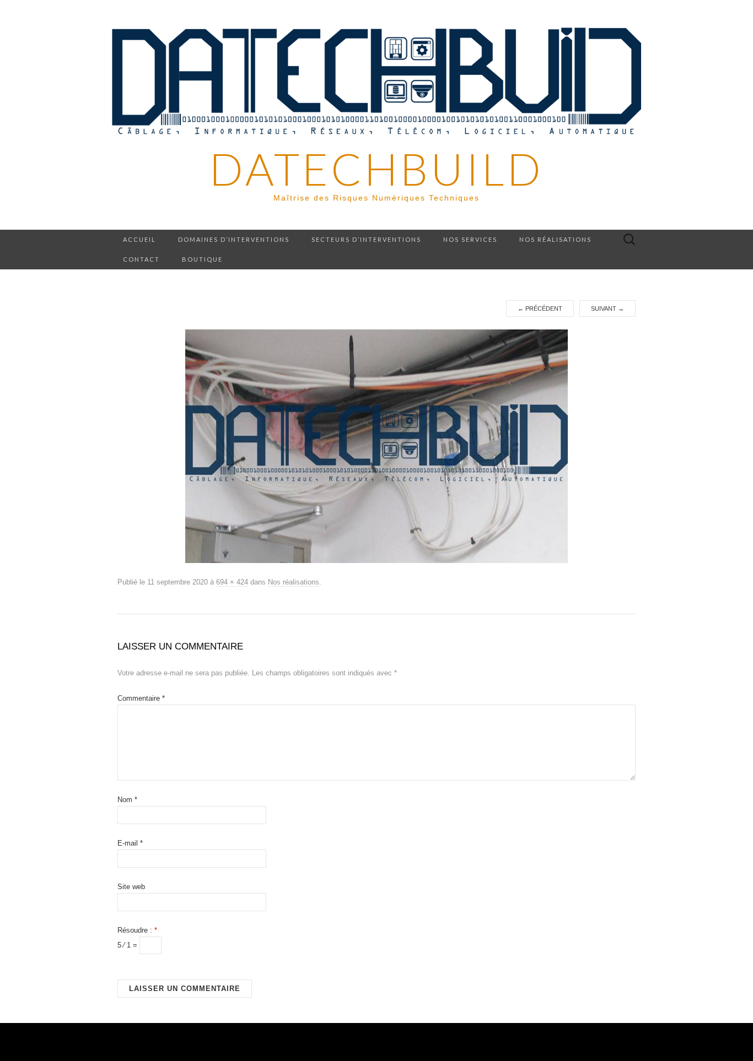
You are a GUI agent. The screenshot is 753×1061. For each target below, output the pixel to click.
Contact (141, 259)
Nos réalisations (555, 239)
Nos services (470, 239)
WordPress (299, 1041)
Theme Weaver (447, 1041)
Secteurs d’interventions (366, 239)
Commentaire (141, 698)
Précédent (540, 308)
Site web (131, 887)
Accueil (139, 239)
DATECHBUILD (376, 168)
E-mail (130, 843)
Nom (127, 799)
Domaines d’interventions (233, 239)
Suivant (607, 308)
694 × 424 (232, 582)
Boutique (202, 259)
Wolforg (565, 1041)
